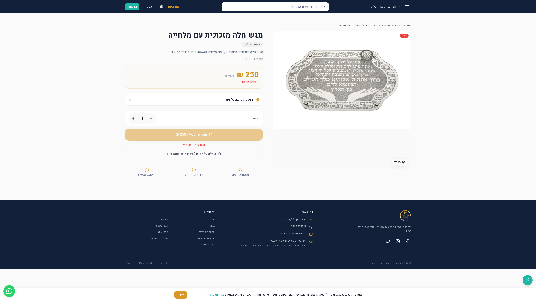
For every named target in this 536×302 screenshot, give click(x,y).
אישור (181, 295)
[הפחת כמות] (151, 118)
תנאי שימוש (162, 226)
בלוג (373, 7)
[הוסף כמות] (133, 118)
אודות (396, 7)
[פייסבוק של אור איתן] (407, 241)
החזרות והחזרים (206, 238)
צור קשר (385, 7)
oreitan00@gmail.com (293, 234)
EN (161, 6)
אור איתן (173, 7)
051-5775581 (298, 226)
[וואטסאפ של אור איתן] (388, 241)
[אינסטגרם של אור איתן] (398, 241)
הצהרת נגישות (207, 244)
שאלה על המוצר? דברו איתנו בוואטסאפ (191, 154)
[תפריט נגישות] (528, 280)
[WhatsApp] (9, 291)
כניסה (148, 6)
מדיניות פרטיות (206, 232)
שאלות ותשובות (159, 238)
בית (409, 25)
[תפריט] (407, 7)
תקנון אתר (163, 232)
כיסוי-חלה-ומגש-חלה (389, 25)
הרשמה (132, 6)
